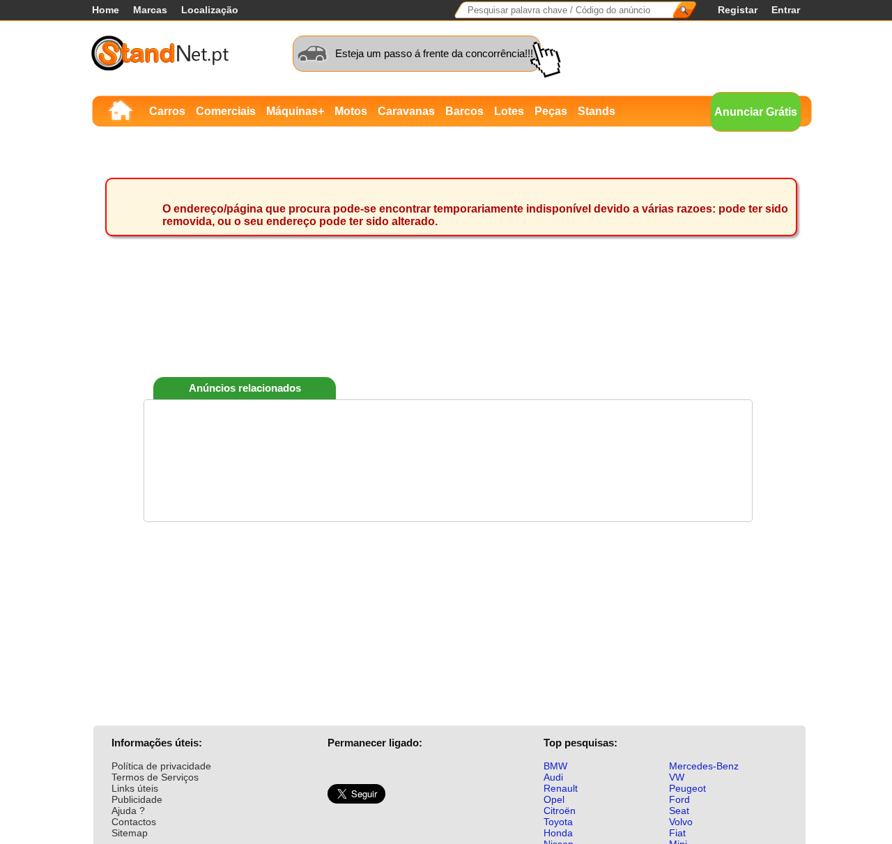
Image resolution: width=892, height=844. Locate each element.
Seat (679, 810)
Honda (558, 832)
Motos (350, 111)
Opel (554, 799)
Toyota (558, 821)
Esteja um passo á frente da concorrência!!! (434, 53)
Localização (209, 9)
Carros (167, 111)
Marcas (150, 9)
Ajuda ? (128, 810)
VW (676, 777)
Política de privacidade (161, 766)
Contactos (134, 821)
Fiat (677, 832)
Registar (738, 9)
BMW (555, 766)
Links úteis (135, 788)
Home (105, 9)
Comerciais (226, 111)
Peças (551, 111)
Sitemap (130, 832)
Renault (561, 788)
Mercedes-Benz (704, 766)
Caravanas (406, 111)
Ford (679, 799)
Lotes (509, 111)
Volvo (681, 821)
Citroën (560, 810)
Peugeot (687, 788)
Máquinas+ (295, 111)
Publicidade (137, 799)
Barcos (464, 111)
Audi (553, 777)
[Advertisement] (448, 327)
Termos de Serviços (155, 777)
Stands (596, 111)
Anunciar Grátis (755, 112)
